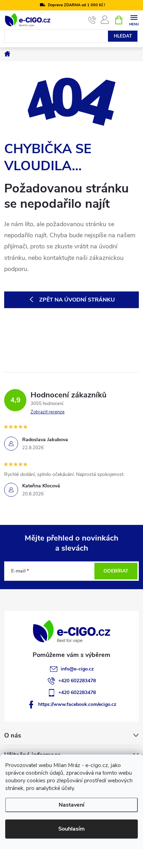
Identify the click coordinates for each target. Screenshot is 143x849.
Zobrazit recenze (48, 412)
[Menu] (134, 19)
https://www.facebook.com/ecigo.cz (77, 704)
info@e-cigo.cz (77, 669)
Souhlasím (71, 829)
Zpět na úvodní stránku (77, 300)
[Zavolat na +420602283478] (92, 20)
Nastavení (71, 805)
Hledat (123, 36)
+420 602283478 (77, 680)
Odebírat (115, 571)
